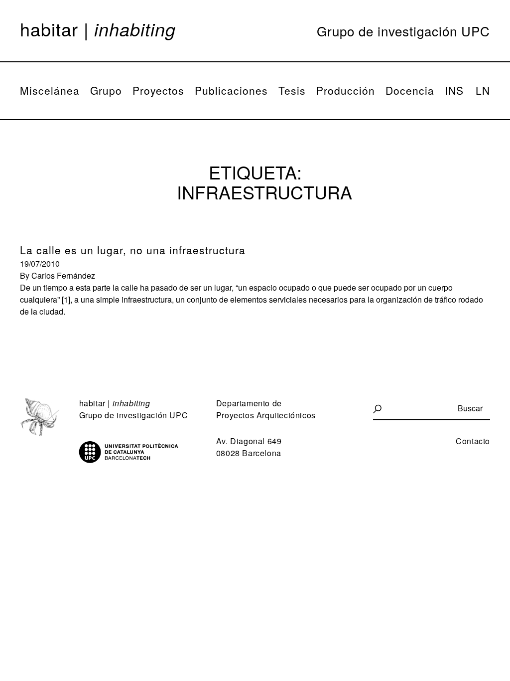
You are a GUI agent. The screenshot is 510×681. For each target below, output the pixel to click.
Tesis (292, 90)
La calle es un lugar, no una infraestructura (133, 249)
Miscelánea (50, 90)
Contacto (473, 441)
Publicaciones (231, 90)
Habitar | (98, 29)
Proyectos (158, 90)
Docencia (409, 90)
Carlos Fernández (63, 275)
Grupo (106, 90)
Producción (345, 90)
